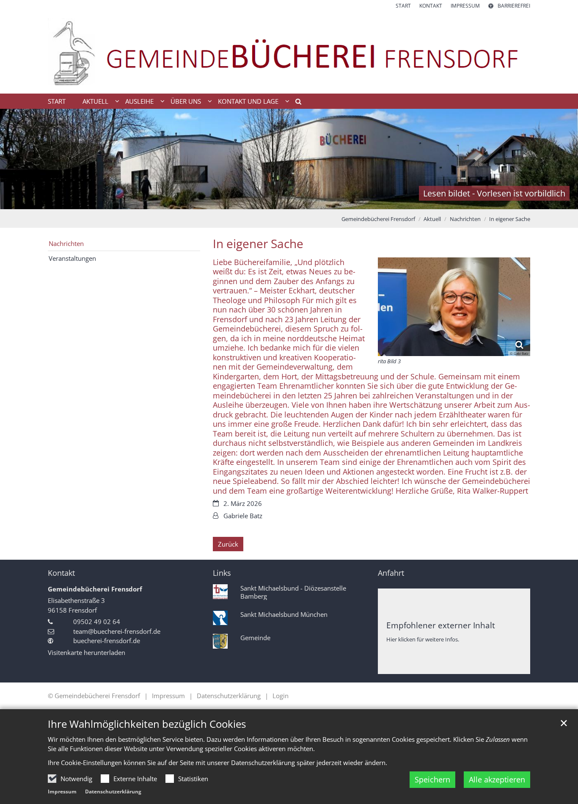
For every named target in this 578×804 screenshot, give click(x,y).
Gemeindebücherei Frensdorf (378, 219)
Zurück (228, 544)
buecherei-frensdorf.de (106, 640)
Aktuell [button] (95, 101)
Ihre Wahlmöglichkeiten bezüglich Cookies (147, 724)
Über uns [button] (186, 101)
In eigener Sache (509, 219)
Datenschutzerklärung (113, 791)
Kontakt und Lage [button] (248, 101)
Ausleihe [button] (139, 101)
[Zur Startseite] (289, 51)
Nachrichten (465, 219)
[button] (295, 103)
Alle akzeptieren (497, 779)
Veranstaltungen (72, 258)
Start (57, 101)
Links (222, 573)
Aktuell (432, 219)
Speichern (432, 779)
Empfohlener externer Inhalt (440, 625)
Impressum (62, 791)
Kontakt (61, 573)
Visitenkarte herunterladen (86, 652)
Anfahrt (391, 573)
